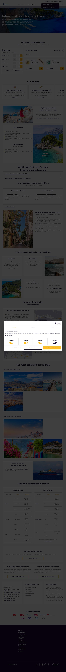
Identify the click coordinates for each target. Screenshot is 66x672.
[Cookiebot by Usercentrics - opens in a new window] (55, 323)
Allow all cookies (52, 348)
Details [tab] (33, 327)
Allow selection (33, 348)
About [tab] (52, 327)
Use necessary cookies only (14, 348)
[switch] (26, 343)
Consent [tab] (14, 327)
